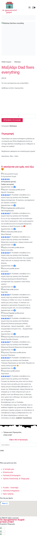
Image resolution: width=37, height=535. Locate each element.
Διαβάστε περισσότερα (24, 418)
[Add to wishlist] (2, 123)
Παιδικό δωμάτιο (6, 62)
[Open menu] (29, 7)
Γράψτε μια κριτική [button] (7, 184)
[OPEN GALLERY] (18, 39)
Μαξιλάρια (17, 62)
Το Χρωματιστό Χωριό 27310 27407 (12, 520)
